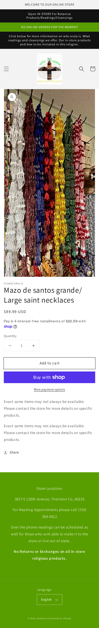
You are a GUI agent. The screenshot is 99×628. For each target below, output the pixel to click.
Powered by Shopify (60, 618)
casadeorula (42, 618)
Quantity (10, 336)
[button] (6, 68)
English (46, 599)
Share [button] (14, 452)
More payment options (49, 389)
